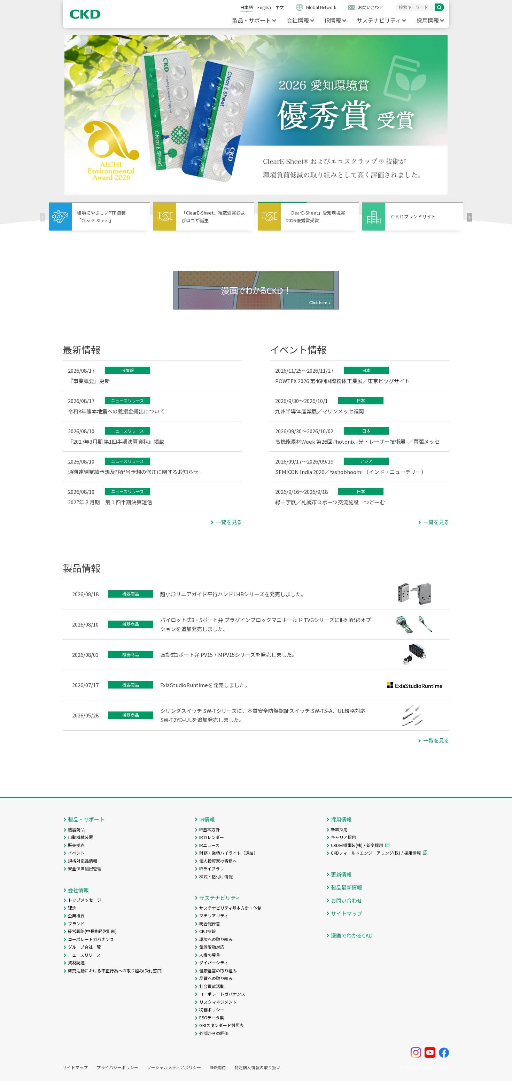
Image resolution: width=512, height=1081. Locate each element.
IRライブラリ (211, 868)
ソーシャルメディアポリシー (174, 1067)
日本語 (246, 7)
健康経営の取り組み (218, 970)
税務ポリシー (211, 1009)
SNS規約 (218, 1067)
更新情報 (341, 874)
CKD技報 (207, 931)
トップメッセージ (84, 900)
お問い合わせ (370, 7)
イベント (76, 853)
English (264, 7)
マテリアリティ (213, 915)
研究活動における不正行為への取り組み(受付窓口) (115, 970)
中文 (280, 7)
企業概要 (76, 915)
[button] (469, 217)
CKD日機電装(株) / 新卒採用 (357, 845)
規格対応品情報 (82, 861)
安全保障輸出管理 (84, 868)
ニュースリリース (84, 955)
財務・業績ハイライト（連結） (228, 853)
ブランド (76, 923)
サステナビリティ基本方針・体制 (230, 908)
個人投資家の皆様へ (218, 861)
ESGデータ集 (211, 1017)
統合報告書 (209, 923)
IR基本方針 (209, 829)
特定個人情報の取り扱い (257, 1067)
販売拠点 (76, 845)
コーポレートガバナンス (91, 939)
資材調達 (76, 962)
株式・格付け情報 (216, 876)
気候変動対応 (211, 947)
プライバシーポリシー (117, 1067)
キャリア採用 (343, 837)
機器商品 (76, 829)
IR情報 (333, 20)
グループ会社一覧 (84, 947)
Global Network (321, 7)
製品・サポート (251, 20)
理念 (72, 908)
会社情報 (298, 20)
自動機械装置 (80, 837)
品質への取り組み (216, 978)
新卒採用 (339, 829)
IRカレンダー (211, 837)
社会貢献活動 (211, 986)
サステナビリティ (379, 20)
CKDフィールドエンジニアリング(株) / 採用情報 (376, 853)
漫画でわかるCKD (352, 935)
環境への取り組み (216, 939)
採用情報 (428, 20)
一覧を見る (229, 522)
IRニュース (209, 845)
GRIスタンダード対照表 (221, 1025)
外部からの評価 (213, 1033)
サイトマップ (346, 913)
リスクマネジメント (218, 1002)
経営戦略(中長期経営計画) (92, 931)
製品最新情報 (346, 887)
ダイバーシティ (213, 962)
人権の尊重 (209, 955)
